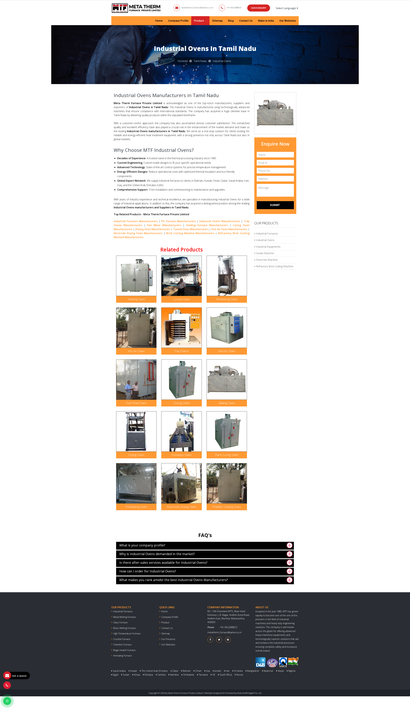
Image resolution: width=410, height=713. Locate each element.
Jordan (217, 670)
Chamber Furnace (122, 644)
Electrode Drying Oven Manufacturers (138, 233)
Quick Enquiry (258, 8)
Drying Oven (136, 455)
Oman (197, 670)
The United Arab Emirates (154, 670)
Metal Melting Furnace (124, 617)
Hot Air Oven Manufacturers (229, 229)
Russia (239, 674)
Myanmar (268, 670)
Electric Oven (226, 351)
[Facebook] (210, 639)
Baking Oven (227, 403)
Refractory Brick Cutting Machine (274, 266)
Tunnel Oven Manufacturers (191, 229)
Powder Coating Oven (227, 507)
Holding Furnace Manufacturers (207, 225)
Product (199, 20)
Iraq (207, 670)
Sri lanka (238, 670)
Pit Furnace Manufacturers (178, 221)
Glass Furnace (120, 622)
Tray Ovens (181, 351)
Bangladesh (252, 670)
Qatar (175, 670)
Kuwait (133, 670)
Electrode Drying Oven (181, 507)
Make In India (266, 20)
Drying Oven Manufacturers (152, 229)
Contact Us (246, 20)
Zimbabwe (188, 674)
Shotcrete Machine (266, 260)
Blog (231, 20)
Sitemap (217, 20)
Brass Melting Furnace (124, 628)
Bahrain (186, 670)
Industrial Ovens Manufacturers (219, 221)
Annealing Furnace (122, 655)
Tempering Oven (227, 299)
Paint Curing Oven (226, 455)
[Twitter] (219, 639)
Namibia (174, 674)
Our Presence (168, 639)
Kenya (136, 674)
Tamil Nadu (200, 61)
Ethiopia (148, 674)
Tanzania (203, 674)
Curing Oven (182, 403)
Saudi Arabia (119, 670)
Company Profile (178, 20)
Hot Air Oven (136, 351)
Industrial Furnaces (266, 233)
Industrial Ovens (264, 240)
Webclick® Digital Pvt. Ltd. (249, 693)
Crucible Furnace (121, 639)
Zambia (161, 674)
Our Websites (287, 20)
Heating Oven (136, 299)
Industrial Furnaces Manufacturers (136, 221)
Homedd (183, 61)
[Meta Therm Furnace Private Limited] (136, 8)
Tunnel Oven (181, 299)
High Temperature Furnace (127, 633)
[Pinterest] (228, 639)
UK (213, 674)
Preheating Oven (136, 507)
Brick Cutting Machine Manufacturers (190, 233)
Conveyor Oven (182, 455)
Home (159, 20)
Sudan (125, 674)
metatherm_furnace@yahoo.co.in (197, 7)
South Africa (225, 674)
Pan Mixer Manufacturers (164, 225)
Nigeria (291, 670)
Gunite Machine (264, 253)
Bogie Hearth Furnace (124, 650)
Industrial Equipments (267, 246)
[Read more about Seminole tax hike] (7, 701)
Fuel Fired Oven (136, 403)
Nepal (280, 670)
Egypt (115, 674)
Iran (227, 670)
